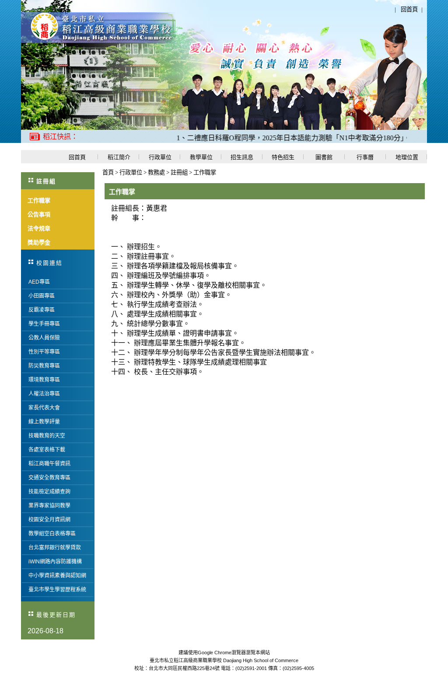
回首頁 (409, 9)
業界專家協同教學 (49, 506)
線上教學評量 (44, 422)
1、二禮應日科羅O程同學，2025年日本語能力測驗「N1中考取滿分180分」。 (284, 138)
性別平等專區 (44, 352)
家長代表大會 (44, 408)
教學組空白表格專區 (52, 534)
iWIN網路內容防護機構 (55, 562)
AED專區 (39, 282)
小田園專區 (41, 296)
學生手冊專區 (44, 324)
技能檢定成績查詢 (49, 492)
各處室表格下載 (46, 450)
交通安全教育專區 (49, 478)
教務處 (157, 172)
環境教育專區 (44, 380)
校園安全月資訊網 (49, 520)
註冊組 (180, 172)
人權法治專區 (44, 394)
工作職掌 (204, 172)
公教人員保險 (44, 338)
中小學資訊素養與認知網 (57, 576)
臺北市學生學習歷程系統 (57, 590)
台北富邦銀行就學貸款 (54, 548)
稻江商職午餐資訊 (49, 464)
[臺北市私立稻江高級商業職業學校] (98, 41)
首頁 (108, 172)
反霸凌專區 (41, 310)
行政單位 (131, 172)
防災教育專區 (44, 366)
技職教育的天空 (46, 436)
